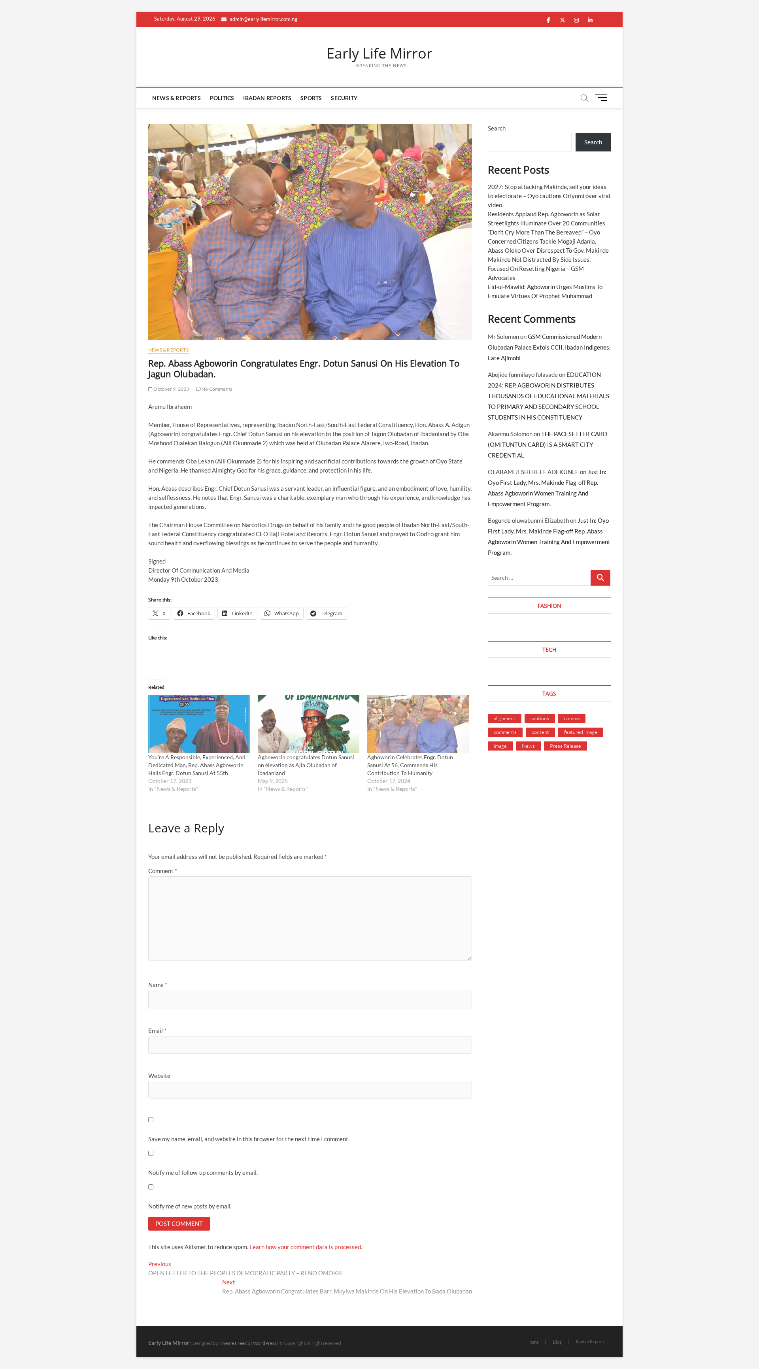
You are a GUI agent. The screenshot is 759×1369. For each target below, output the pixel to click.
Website (159, 1075)
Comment (162, 870)
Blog (557, 1341)
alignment (504, 718)
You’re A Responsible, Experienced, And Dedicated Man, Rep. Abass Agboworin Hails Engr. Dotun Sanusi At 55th (196, 765)
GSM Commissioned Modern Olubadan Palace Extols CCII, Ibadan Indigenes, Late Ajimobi (549, 347)
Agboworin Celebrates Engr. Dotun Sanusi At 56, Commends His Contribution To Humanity (410, 765)
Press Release (565, 746)
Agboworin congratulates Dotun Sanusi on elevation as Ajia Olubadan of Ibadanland (306, 765)
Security (344, 98)
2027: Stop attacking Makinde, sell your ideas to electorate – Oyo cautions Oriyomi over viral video (549, 195)
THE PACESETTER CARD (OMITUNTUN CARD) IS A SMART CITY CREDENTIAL (547, 444)
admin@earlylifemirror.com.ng (262, 19)
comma (572, 718)
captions (540, 718)
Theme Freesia (235, 1343)
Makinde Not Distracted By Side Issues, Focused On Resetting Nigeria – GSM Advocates (539, 268)
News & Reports (176, 98)
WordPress (264, 1343)
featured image (580, 732)
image (500, 746)
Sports (311, 98)
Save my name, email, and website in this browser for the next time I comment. (248, 1138)
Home (533, 1341)
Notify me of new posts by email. (190, 1206)
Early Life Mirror (379, 53)
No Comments (216, 389)
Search (497, 128)
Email (157, 1030)
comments (505, 732)
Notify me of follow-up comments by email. (203, 1172)
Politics (222, 98)
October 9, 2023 (171, 389)
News (528, 746)
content (540, 732)
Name (157, 984)
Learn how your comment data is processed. (305, 1246)
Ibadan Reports (267, 98)
